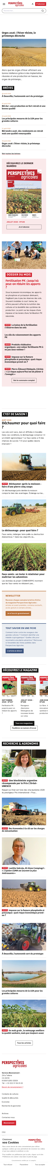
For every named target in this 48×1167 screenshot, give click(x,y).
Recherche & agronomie (11, 1106)
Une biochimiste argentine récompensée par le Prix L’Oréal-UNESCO (19, 783)
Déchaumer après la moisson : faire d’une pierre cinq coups (21, 485)
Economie (5, 1102)
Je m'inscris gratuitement (18, 613)
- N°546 (16, 222)
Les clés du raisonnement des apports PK (23, 336)
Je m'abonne (24, 227)
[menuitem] (32, 4)
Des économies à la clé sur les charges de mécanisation (23, 830)
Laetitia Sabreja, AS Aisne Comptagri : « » (23, 870)
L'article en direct (14, 651)
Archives (5, 1113)
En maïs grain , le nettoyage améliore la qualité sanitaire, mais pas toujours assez (23, 1032)
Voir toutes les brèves (11, 154)
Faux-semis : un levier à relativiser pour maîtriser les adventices (23, 575)
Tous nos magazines (24, 723)
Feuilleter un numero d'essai (24, 728)
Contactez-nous (8, 1117)
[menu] (4, 4)
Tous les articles (24, 1043)
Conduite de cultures (10, 1094)
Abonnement (8, 1123)
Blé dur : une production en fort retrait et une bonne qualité (23, 107)
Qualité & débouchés (10, 1098)
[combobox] (24, 10)
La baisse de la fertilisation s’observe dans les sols (21, 326)
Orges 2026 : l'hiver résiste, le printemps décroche (19, 34)
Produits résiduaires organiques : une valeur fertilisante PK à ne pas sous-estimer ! (24, 347)
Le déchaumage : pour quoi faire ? (20, 530)
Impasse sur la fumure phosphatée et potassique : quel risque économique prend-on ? (23, 359)
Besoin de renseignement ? (12, 1087)
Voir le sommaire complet (24, 380)
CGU (3, 1132)
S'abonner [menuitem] (40, 4)
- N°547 (7, 701)
